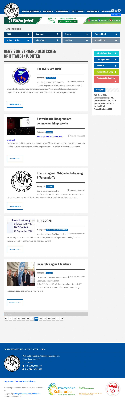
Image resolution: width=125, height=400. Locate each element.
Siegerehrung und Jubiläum (54, 264)
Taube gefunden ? (104, 59)
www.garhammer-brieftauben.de (26, 394)
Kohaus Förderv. (14, 40)
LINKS (42, 349)
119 (19, 319)
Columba (26, 15)
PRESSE (34, 349)
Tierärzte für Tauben (106, 78)
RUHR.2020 (44, 220)
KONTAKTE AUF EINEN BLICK (17, 349)
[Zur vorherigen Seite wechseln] (10, 319)
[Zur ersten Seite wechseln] (6, 319)
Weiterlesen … (15, 104)
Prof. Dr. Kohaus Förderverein (57, 229)
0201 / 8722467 (35, 369)
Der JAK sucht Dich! (49, 68)
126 (49, 319)
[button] (62, 20)
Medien (68, 40)
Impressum (9, 381)
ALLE (9, 34)
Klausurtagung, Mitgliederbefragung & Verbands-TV (60, 175)
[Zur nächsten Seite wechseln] (57, 319)
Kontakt (100, 66)
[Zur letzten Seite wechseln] (62, 319)
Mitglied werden (104, 53)
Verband (39, 34)
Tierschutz (41, 40)
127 (53, 319)
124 (41, 319)
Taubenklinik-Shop (105, 72)
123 (36, 319)
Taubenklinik (100, 34)
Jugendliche (100, 40)
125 (45, 319)
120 (23, 319)
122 (32, 319)
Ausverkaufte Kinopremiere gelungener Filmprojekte (54, 120)
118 (15, 319)
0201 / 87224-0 (35, 366)
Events (68, 34)
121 (28, 319)
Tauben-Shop (107, 11)
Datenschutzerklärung (25, 381)
